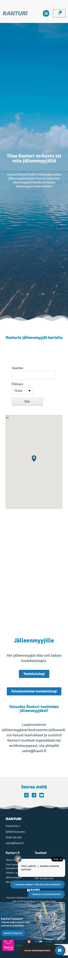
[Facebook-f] (34, 795)
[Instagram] (26, 795)
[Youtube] (41, 795)
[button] (46, 13)
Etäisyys (17, 384)
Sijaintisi (17, 368)
